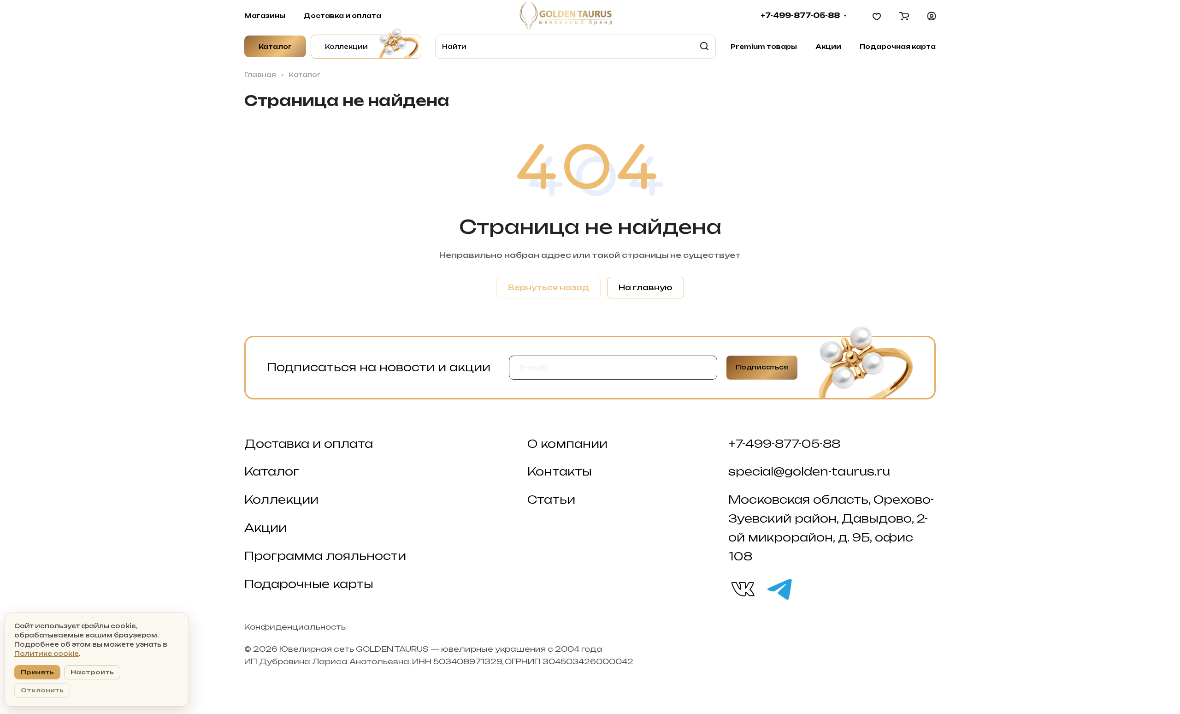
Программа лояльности (325, 556)
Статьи (551, 499)
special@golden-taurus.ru (809, 471)
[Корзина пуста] (904, 15)
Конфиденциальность (295, 626)
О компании (567, 444)
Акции (265, 528)
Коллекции (281, 499)
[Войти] (931, 15)
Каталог (271, 471)
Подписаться (762, 367)
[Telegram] (779, 588)
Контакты (559, 471)
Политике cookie (46, 653)
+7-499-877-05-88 (800, 16)
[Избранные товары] (877, 15)
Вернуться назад (548, 287)
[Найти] (704, 47)
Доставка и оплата (308, 444)
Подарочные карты (308, 584)
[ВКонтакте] (742, 588)
